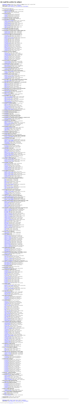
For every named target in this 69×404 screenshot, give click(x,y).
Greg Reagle (6, 53)
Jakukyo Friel (6, 350)
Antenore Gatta (6, 216)
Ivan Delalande (6, 137)
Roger (5, 178)
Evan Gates (6, 112)
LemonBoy (6, 72)
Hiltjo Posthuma (7, 64)
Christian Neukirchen (7, 390)
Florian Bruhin (6, 232)
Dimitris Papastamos (7, 11)
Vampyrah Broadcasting (8, 97)
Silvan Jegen (6, 81)
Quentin (5, 15)
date (12, 5)
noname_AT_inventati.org (8, 214)
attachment (19, 5)
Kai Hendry (6, 331)
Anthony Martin (7, 312)
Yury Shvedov (6, 359)
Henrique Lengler (7, 31)
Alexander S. (6, 166)
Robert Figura (6, 18)
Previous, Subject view (11, 6)
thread (6, 5)
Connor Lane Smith (7, 62)
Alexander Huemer (7, 61)
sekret (5, 229)
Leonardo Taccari (7, 218)
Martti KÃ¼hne (7, 202)
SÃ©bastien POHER (7, 155)
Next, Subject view (19, 6)
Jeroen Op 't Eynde (7, 236)
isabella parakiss (7, 320)
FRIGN (5, 12)
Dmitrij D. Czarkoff (7, 103)
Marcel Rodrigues (7, 262)
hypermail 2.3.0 (11, 402)
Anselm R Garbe (7, 21)
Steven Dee (6, 66)
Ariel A (5, 187)
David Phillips (6, 124)
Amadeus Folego (7, 163)
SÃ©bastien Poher (7, 43)
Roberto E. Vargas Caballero (9, 20)
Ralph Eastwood (7, 105)
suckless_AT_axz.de (7, 353)
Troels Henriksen (7, 240)
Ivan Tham (6, 36)
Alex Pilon (6, 14)
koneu (5, 221)
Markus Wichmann (7, 315)
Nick (5, 52)
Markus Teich (6, 46)
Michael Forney (6, 83)
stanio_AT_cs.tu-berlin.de (8, 96)
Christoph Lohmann (7, 68)
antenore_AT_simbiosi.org (8, 379)
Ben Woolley (6, 211)
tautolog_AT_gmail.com (8, 209)
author (10, 5)
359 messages (4, 4)
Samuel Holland (7, 323)
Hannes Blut (6, 234)
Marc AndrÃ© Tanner (8, 9)
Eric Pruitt (6, 22)
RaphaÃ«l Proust (7, 298)
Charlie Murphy (7, 129)
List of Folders (25, 6)
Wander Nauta (6, 327)
